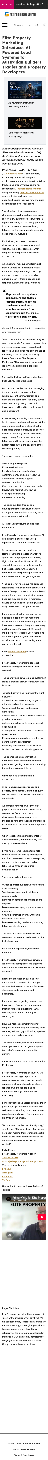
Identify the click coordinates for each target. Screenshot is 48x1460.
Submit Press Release (24, 1449)
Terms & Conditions (24, 1455)
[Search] (30, 25)
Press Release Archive (28, 1443)
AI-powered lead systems (27, 188)
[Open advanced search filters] (36, 25)
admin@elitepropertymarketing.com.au (22, 1161)
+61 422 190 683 (10, 1157)
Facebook (7, 1176)
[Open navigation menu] (4, 25)
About (11, 1443)
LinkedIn (6, 1169)
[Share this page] (44, 25)
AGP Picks (7, 4)
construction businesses (32, 192)
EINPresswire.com (12, 173)
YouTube (6, 1180)
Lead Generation (17, 651)
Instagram (7, 1172)
